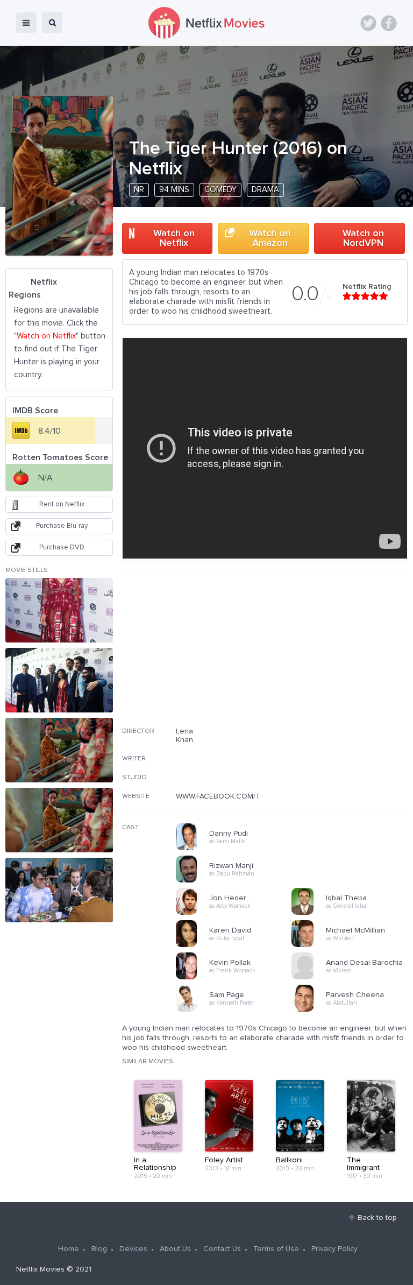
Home (68, 1249)
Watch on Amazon (269, 238)
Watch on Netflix (174, 238)
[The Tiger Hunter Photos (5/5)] (59, 890)
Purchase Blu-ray (62, 526)
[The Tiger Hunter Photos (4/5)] (59, 820)
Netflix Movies (40, 1269)
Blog (99, 1249)
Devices (133, 1249)
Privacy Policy (334, 1249)
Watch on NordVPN (363, 238)
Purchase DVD (61, 547)
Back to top (377, 1218)
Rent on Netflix (61, 504)
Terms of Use (276, 1249)
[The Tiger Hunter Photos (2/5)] (59, 680)
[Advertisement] (327, 657)
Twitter (368, 23)
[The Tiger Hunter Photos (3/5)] (59, 750)
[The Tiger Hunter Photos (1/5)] (59, 610)
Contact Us (222, 1249)
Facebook (389, 23)
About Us (175, 1249)
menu (26, 22)
